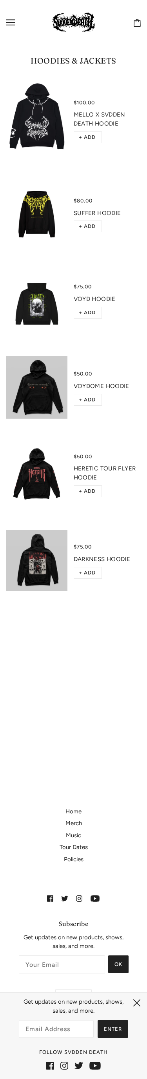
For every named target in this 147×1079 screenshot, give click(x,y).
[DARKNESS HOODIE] (36, 560)
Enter (113, 1029)
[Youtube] (95, 1065)
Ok (118, 964)
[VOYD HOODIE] (36, 300)
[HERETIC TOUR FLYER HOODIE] (36, 474)
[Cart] (135, 22)
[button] (88, 137)
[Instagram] (64, 1065)
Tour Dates (74, 847)
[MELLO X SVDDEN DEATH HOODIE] (36, 120)
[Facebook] (50, 1065)
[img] (50, 898)
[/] (73, 22)
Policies (73, 859)
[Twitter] (78, 1065)
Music (73, 835)
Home (73, 811)
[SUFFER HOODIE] (36, 214)
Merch (73, 823)
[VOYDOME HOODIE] (36, 387)
